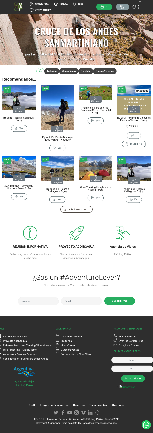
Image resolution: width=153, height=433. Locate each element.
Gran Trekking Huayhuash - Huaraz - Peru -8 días (19, 187)
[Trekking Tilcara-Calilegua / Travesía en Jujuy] (19, 97)
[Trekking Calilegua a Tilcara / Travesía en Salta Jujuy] (134, 168)
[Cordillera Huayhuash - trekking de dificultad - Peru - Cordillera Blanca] (19, 167)
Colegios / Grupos (129, 345)
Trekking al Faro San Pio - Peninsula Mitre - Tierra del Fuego (96, 110)
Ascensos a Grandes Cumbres (19, 354)
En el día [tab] (86, 71)
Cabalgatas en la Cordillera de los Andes (25, 358)
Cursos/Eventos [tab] (105, 71)
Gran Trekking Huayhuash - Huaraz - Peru (95, 188)
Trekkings (66, 341)
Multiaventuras (127, 336)
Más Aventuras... (79, 209)
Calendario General (71, 336)
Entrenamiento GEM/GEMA (76, 354)
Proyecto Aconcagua (15, 341)
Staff (32, 405)
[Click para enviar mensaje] (123, 238)
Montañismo (68, 345)
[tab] (40, 71)
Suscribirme (120, 300)
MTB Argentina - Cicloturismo (20, 349)
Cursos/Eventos (70, 349)
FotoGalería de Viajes (15, 336)
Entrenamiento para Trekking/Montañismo (27, 345)
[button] (11, 32)
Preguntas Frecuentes (54, 405)
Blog (80, 4)
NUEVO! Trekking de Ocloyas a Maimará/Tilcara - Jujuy (134, 119)
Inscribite (136, 144)
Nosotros (79, 405)
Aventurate (42, 4)
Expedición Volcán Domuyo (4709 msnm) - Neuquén (57, 138)
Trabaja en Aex (98, 405)
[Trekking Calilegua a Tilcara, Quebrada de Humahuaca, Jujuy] (57, 168)
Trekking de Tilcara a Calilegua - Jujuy (57, 190)
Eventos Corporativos (131, 341)
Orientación (42, 9)
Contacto (118, 405)
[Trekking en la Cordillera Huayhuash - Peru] (95, 167)
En (138, 6)
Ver (21, 128)
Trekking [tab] (52, 71)
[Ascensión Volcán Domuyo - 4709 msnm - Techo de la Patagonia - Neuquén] (57, 107)
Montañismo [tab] (69, 71)
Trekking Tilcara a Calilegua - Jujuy (19, 119)
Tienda (63, 4)
